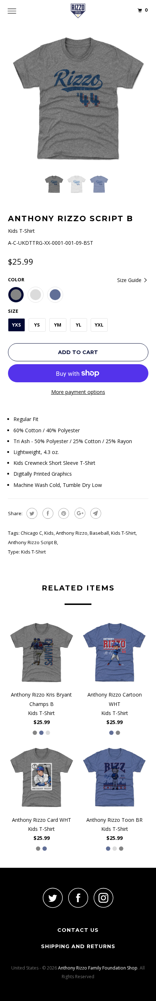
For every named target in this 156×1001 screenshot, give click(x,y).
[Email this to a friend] (95, 513)
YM (57, 324)
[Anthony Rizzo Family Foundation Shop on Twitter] (53, 898)
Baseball (99, 533)
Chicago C (31, 533)
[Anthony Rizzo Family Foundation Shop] (78, 11)
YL (78, 324)
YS (37, 324)
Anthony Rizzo (71, 533)
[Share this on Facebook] (47, 513)
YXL (99, 324)
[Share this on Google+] (79, 513)
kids (49, 533)
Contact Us (78, 930)
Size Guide (130, 280)
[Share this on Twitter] (31, 513)
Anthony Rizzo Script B (32, 542)
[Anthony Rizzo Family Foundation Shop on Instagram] (103, 898)
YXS (16, 324)
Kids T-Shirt (123, 533)
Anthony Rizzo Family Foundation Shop (97, 968)
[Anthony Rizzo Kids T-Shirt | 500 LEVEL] (78, 99)
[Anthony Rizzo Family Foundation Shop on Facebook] (78, 898)
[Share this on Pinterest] (63, 513)
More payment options (78, 391)
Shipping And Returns (78, 946)
